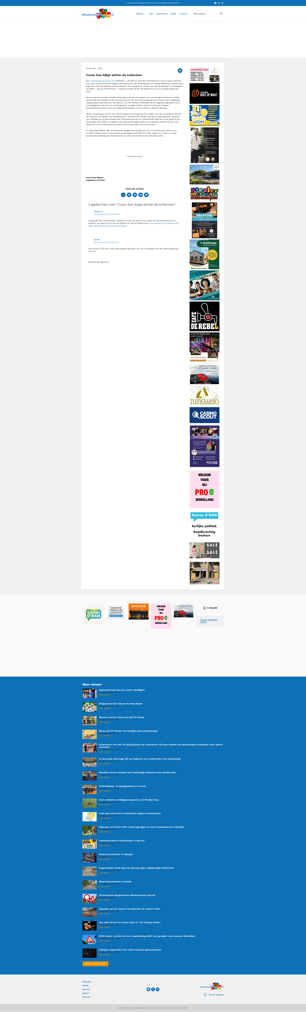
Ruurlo (85, 993)
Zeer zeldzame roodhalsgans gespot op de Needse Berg (128, 799)
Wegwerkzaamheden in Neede (115, 881)
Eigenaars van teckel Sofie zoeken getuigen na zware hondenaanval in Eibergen (141, 827)
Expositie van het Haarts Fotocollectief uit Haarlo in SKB (129, 909)
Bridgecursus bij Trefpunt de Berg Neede (120, 703)
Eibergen (86, 982)
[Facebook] (215, 3)
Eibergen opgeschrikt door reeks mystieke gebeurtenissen (130, 949)
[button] (180, 70)
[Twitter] (219, 3)
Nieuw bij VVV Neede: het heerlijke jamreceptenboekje (128, 731)
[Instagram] (222, 3)
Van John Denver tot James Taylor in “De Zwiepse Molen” (130, 922)
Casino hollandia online (208, 621)
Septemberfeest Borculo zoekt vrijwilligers (122, 690)
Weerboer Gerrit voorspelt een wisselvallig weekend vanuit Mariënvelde (137, 772)
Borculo (86, 989)
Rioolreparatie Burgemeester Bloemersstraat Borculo (127, 895)
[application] (144, 14)
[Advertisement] (153, 39)
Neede (85, 985)
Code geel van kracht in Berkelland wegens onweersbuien (130, 813)
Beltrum (86, 997)
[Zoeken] (221, 13)
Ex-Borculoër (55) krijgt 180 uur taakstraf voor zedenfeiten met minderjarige (140, 759)
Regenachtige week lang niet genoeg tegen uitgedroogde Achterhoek (136, 868)
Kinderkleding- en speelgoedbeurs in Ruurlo (122, 786)
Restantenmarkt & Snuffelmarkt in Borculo (122, 840)
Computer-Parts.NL (182, 1008)
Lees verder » (105, 695)
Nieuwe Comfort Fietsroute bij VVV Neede (121, 717)
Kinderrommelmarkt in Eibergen (116, 854)
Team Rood (168, 1008)
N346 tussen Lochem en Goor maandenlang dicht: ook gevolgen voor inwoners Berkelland (147, 936)
